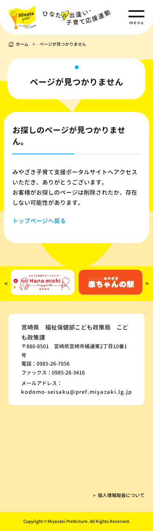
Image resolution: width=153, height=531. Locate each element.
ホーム (22, 44)
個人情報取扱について (121, 495)
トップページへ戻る (39, 221)
